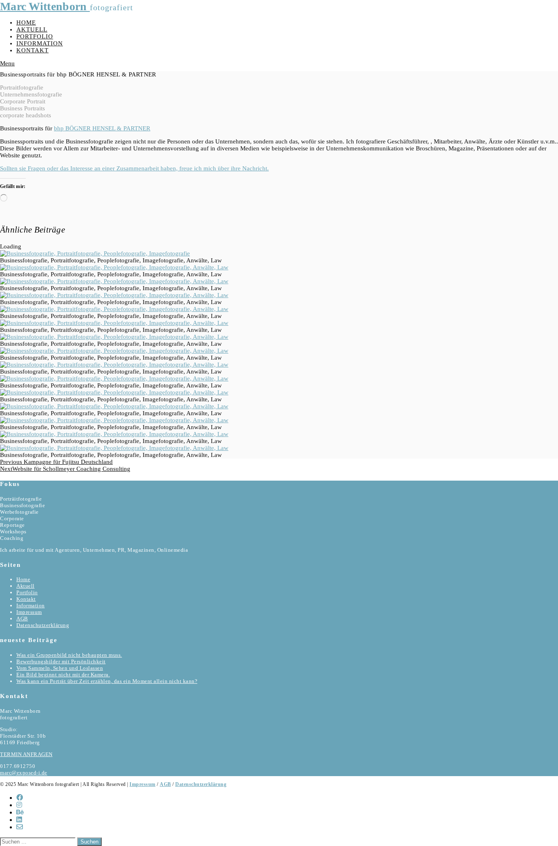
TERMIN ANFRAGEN (26, 754)
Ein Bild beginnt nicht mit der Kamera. (63, 674)
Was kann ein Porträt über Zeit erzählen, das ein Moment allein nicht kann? (106, 681)
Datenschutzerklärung (42, 625)
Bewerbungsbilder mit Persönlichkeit (61, 661)
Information (39, 43)
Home (26, 22)
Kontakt (32, 50)
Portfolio (34, 36)
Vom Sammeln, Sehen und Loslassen (59, 668)
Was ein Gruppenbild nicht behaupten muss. (69, 655)
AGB (22, 618)
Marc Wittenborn (45, 6)
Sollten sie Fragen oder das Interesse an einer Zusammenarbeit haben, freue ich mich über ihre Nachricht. (134, 168)
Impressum (29, 612)
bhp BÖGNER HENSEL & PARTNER (102, 128)
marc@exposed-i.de (23, 773)
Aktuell (31, 29)
